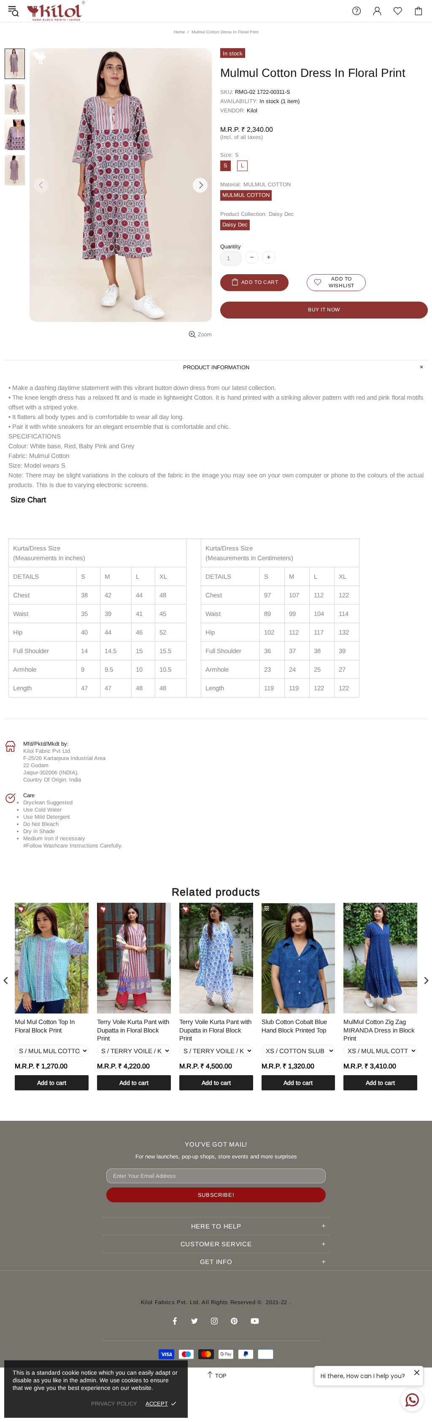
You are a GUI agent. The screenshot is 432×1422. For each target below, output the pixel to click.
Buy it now (324, 310)
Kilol (252, 110)
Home (179, 32)
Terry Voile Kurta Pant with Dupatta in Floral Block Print (133, 1030)
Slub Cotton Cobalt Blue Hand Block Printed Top (294, 1026)
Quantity (230, 246)
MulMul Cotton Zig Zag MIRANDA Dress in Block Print (379, 1030)
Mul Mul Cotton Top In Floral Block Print (45, 1026)
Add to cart (51, 1082)
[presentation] (6, 980)
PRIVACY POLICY (114, 1403)
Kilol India (56, 11)
